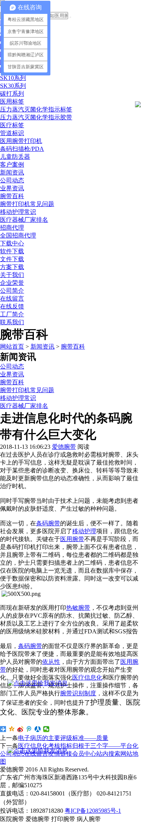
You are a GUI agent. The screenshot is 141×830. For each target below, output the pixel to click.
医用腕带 (72, 539)
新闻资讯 (42, 346)
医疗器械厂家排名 (24, 220)
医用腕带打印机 (21, 141)
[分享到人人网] (38, 729)
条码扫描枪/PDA (22, 149)
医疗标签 (12, 125)
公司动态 (12, 180)
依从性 (51, 662)
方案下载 (12, 267)
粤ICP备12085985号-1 (93, 810)
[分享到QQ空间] (12, 729)
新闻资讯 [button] (12, 172)
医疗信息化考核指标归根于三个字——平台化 (78, 746)
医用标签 (12, 101)
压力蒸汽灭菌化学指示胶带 (36, 117)
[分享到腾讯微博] (29, 729)
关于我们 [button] (12, 275)
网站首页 (12, 346)
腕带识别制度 (78, 693)
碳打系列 (12, 93)
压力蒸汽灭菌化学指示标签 (36, 109)
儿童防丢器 (15, 156)
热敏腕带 (78, 607)
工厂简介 (12, 314)
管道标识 (12, 133)
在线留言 (12, 298)
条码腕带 (48, 523)
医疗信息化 (87, 677)
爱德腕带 (64, 447)
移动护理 (84, 531)
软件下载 (12, 251)
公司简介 (12, 290)
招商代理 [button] (12, 227)
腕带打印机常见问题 (27, 204)
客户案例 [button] (12, 164)
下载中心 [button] (12, 243)
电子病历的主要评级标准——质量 (63, 738)
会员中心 (84, 753)
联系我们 (12, 322)
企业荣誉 (12, 283)
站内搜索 (108, 753)
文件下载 (12, 259)
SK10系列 (13, 78)
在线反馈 (12, 306)
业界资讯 (12, 188)
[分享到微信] (46, 729)
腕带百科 (12, 196)
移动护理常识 (18, 212)
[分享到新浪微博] (20, 729)
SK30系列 (13, 86)
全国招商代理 (18, 235)
